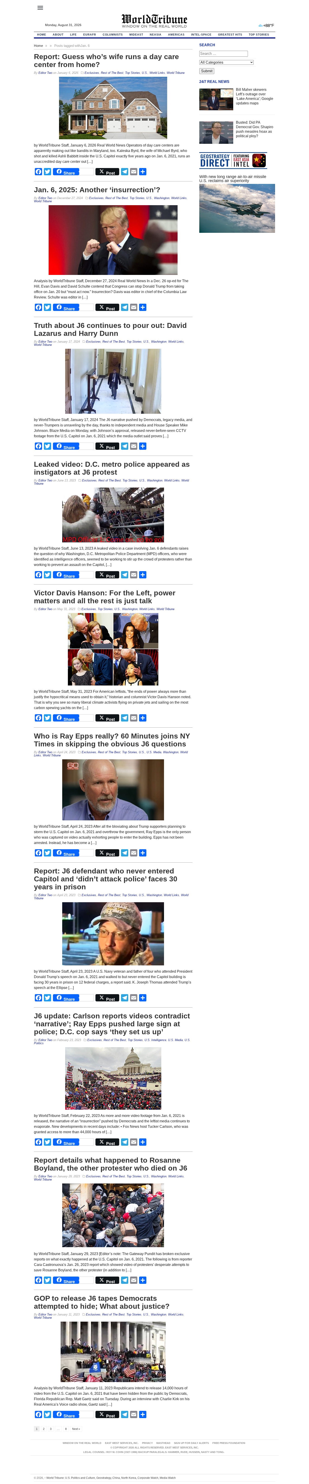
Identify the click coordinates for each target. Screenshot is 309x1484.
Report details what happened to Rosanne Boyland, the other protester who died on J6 (110, 1164)
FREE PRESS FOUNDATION (228, 1443)
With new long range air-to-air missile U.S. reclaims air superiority (232, 178)
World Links (157, 73)
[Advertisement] (237, 279)
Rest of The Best (112, 73)
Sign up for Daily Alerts (191, 1443)
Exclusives (92, 73)
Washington (161, 198)
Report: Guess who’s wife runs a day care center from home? (106, 61)
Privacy (147, 1443)
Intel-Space (201, 34)
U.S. (145, 73)
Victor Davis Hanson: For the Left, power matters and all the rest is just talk (104, 597)
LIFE (73, 34)
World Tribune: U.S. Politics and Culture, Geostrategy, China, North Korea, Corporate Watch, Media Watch (110, 1477)
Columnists (113, 34)
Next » (76, 1429)
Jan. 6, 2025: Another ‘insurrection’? (97, 190)
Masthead (163, 1443)
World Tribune (176, 73)
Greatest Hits (230, 34)
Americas (176, 34)
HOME (41, 34)
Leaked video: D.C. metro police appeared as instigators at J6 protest (112, 468)
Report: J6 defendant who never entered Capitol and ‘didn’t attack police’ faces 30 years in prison (105, 879)
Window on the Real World (82, 1443)
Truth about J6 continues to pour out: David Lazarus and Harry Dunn (110, 329)
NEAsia (156, 34)
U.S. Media (154, 752)
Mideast (136, 34)
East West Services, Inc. (121, 1443)
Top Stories (259, 34)
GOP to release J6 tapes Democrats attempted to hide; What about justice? (102, 1302)
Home (38, 46)
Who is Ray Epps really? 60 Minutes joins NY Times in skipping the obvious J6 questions (112, 740)
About (58, 34)
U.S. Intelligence (155, 1040)
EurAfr (89, 34)
